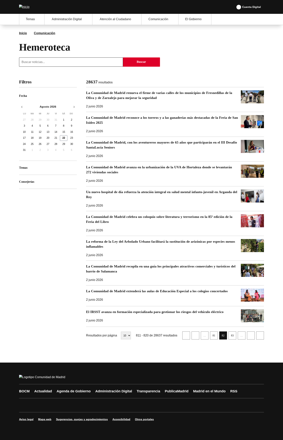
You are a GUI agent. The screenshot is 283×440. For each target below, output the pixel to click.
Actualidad (43, 391)
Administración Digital (113, 391)
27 (24, 119)
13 (48, 131)
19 (40, 137)
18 (32, 137)
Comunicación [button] (158, 19)
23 (71, 137)
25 (32, 144)
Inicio (23, 33)
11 (32, 131)
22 (63, 137)
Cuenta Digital (251, 6)
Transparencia (148, 391)
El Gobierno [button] (193, 19)
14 (55, 131)
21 (55, 137)
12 (40, 131)
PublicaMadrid (176, 391)
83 (233, 336)
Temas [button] (30, 19)
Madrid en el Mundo (209, 391)
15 (63, 131)
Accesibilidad (121, 419)
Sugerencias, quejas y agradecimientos (82, 419)
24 (24, 144)
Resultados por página (101, 335)
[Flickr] (105, 405)
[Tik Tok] (93, 405)
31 (55, 119)
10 (24, 131)
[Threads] (128, 405)
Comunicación (44, 33)
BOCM (24, 391)
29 (40, 119)
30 (48, 119)
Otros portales (144, 419)
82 (224, 336)
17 (24, 137)
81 (215, 336)
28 (32, 119)
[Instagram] (36, 405)
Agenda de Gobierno (74, 391)
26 (40, 144)
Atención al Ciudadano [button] (115, 19)
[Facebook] (24, 405)
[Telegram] (116, 405)
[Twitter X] (47, 405)
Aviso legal (26, 419)
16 (71, 131)
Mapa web (44, 419)
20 (48, 137)
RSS (233, 391)
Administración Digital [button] (67, 19)
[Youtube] (59, 405)
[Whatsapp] (82, 405)
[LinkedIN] (70, 405)
